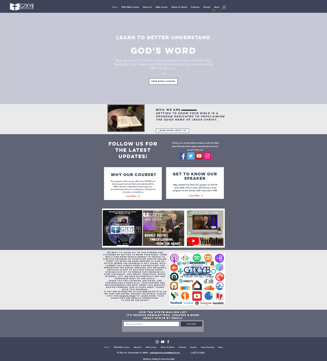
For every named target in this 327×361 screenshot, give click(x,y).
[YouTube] (199, 155)
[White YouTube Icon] (163, 342)
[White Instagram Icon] (157, 342)
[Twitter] (190, 155)
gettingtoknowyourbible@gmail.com (165, 352)
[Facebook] (182, 155)
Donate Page (127, 296)
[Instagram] (207, 155)
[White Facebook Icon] (168, 342)
